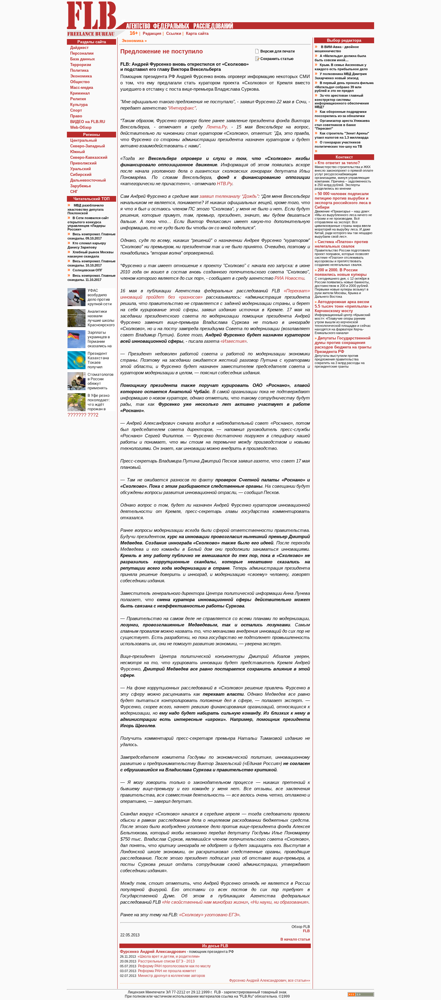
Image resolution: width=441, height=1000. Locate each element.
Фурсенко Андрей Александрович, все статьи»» (269, 980)
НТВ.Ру (224, 183)
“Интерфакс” (182, 107)
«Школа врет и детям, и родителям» (169, 956)
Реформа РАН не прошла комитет (167, 971)
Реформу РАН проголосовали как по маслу (174, 966)
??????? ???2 (83, 414)
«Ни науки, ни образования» (279, 902)
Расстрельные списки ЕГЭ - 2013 (166, 961)
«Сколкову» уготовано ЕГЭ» (209, 914)
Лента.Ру (216, 126)
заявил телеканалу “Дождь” (229, 196)
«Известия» (233, 341)
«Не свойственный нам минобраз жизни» (205, 902)
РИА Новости (289, 278)
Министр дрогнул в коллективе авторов (171, 976)
